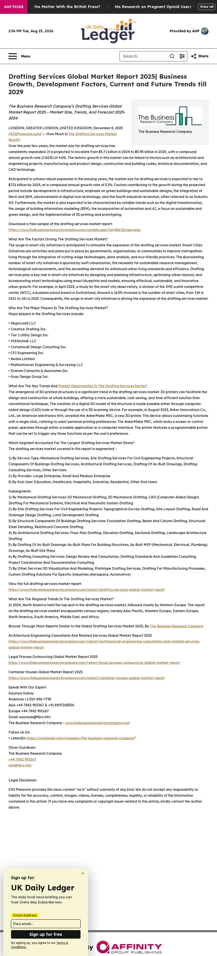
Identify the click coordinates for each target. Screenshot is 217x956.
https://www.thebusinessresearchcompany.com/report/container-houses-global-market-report (86, 678)
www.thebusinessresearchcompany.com (97, 723)
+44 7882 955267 (22, 759)
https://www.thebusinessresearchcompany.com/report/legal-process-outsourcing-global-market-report (94, 662)
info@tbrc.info (19, 765)
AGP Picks (13, 7)
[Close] (83, 873)
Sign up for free (45, 934)
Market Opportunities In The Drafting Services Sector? (102, 386)
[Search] (172, 56)
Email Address (24, 915)
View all (206, 6)
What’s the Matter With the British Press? (59, 6)
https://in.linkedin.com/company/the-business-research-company (81, 738)
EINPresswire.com (25, 134)
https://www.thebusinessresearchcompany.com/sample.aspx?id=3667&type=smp (74, 230)
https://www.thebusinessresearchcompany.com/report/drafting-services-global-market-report (86, 589)
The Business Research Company (176, 626)
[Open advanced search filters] (182, 56)
